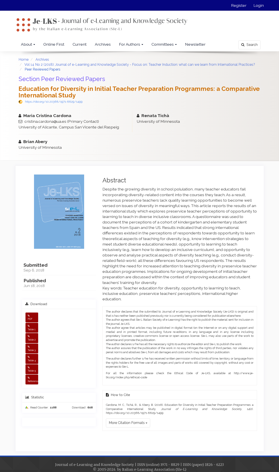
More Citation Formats (127, 423)
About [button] (27, 44)
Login (258, 5)
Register (239, 5)
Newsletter (195, 44)
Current (80, 44)
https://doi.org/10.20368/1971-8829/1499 (54, 101)
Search (252, 45)
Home (24, 59)
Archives (103, 44)
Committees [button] (163, 44)
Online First (53, 44)
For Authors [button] (130, 44)
